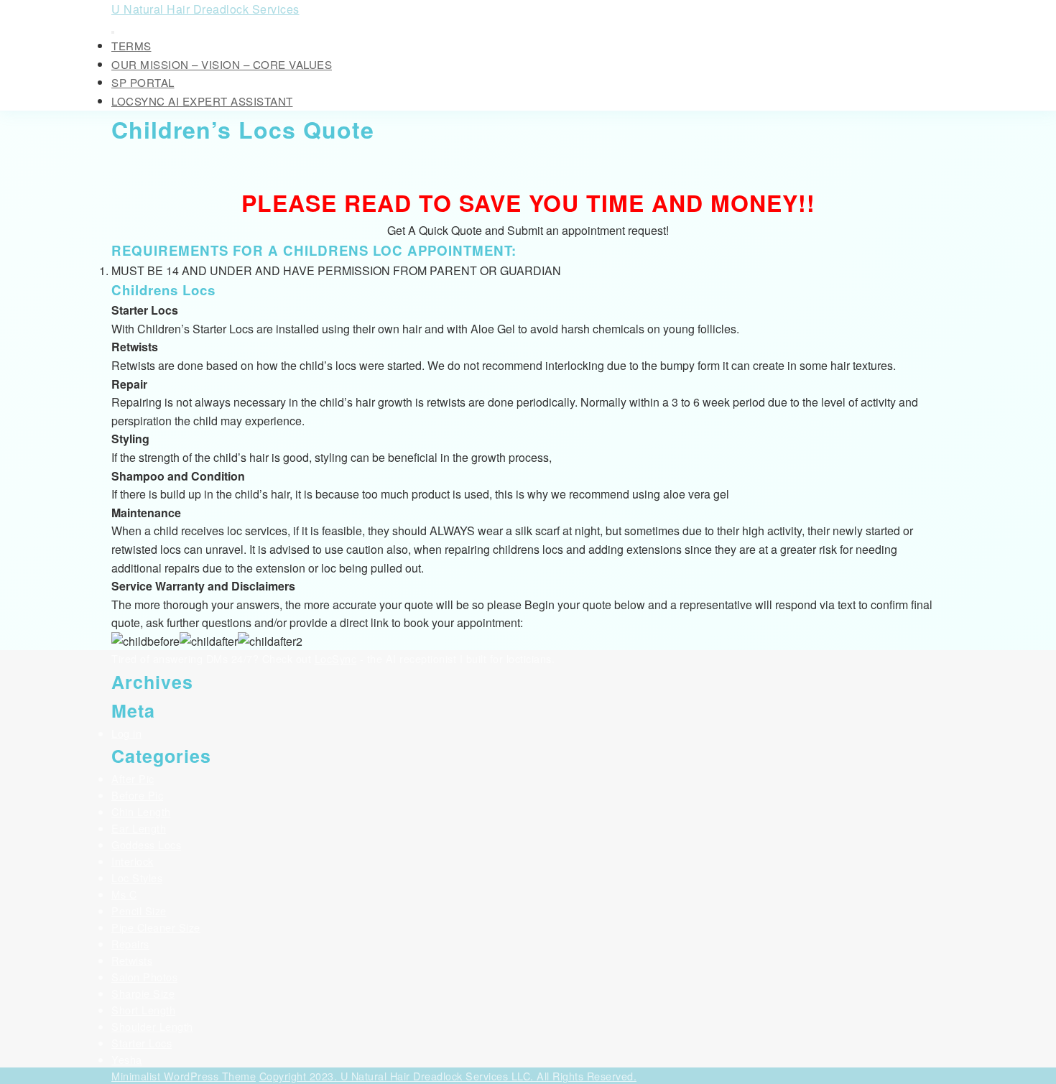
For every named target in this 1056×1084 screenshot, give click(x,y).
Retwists (131, 960)
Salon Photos (144, 976)
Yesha (126, 1059)
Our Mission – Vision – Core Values (221, 64)
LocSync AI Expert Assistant (202, 100)
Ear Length (138, 827)
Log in (126, 733)
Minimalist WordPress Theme (183, 1075)
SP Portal (143, 82)
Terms (131, 45)
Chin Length (141, 811)
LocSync (336, 658)
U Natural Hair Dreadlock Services (205, 9)
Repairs (130, 943)
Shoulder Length (152, 1026)
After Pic (132, 778)
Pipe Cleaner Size (155, 927)
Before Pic (137, 794)
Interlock (132, 860)
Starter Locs (141, 1042)
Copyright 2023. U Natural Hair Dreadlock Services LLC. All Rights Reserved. (448, 1075)
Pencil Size (139, 910)
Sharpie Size (143, 993)
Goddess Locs (146, 844)
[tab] (112, 32)
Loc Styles (136, 877)
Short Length (143, 1009)
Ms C (123, 894)
